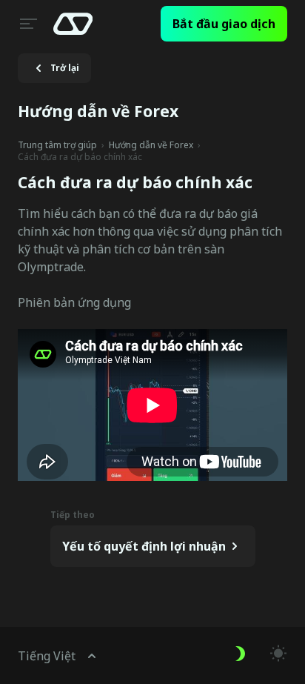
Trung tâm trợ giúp (57, 145)
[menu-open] (27, 24)
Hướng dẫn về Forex (151, 145)
